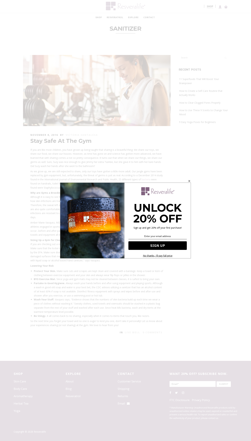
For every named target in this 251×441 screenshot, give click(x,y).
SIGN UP (157, 245)
